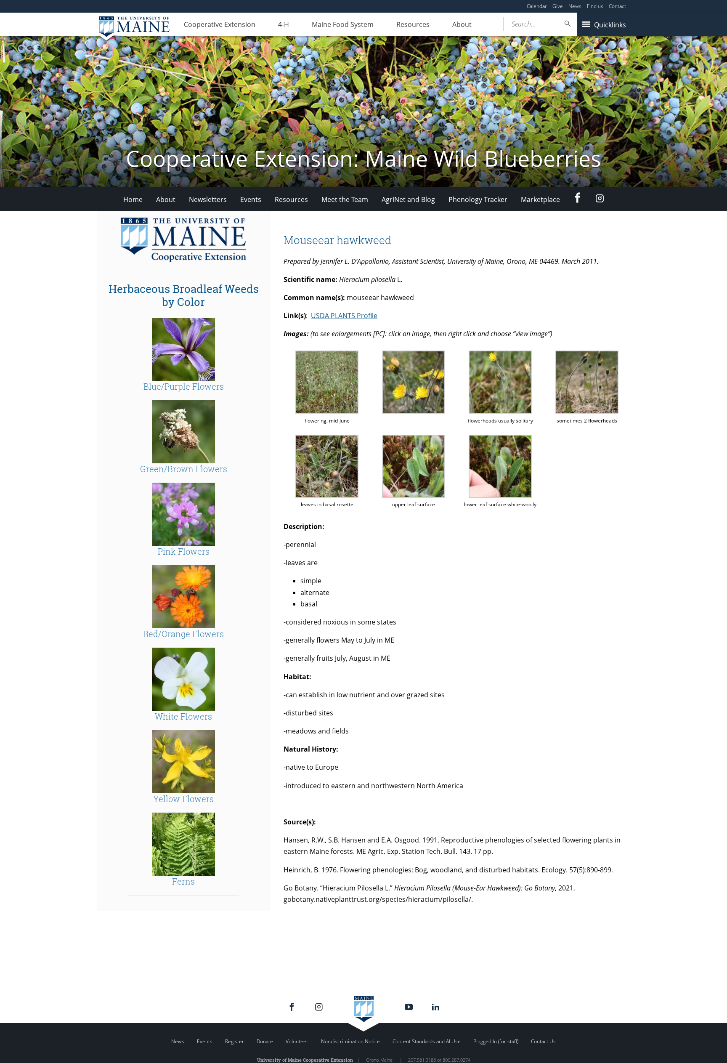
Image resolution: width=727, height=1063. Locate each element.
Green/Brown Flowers (183, 468)
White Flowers (183, 716)
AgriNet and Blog (408, 199)
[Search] (568, 23)
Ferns (183, 881)
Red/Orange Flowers (183, 633)
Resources (413, 24)
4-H (283, 24)
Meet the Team (344, 199)
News (574, 6)
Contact (617, 6)
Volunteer (297, 1041)
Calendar (537, 6)
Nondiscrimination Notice (350, 1041)
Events (250, 199)
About (462, 24)
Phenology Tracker (477, 199)
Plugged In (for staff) (495, 1041)
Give (557, 6)
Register (234, 1041)
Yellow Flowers (183, 798)
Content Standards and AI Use (427, 1041)
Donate (265, 1041)
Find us (595, 6)
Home (133, 199)
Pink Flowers (184, 551)
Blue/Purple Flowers (183, 386)
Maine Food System (343, 24)
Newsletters (208, 199)
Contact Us (543, 1041)
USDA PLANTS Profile (344, 315)
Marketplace (540, 199)
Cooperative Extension (219, 24)
